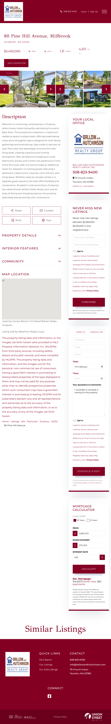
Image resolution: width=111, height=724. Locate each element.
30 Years (81, 520)
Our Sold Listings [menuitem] (48, 669)
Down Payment (81, 540)
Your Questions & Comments (87, 385)
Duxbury (44, 421)
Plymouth (32, 421)
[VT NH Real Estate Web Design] (93, 717)
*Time (76, 373)
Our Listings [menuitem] (45, 664)
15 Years (93, 520)
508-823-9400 (70, 11)
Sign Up (94, 11)
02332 (54, 421)
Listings (15, 421)
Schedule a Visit (96, 332)
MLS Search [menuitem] (45, 660)
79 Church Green (80, 671)
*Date (75, 361)
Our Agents (89, 186)
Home (5, 421)
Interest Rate (80, 552)
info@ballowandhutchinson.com (88, 664)
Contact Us (77, 186)
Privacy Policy (93, 291)
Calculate (89, 569)
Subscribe (89, 302)
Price (76, 528)
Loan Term (79, 516)
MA (23, 421)
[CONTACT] (16, 63)
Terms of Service (96, 483)
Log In (84, 11)
